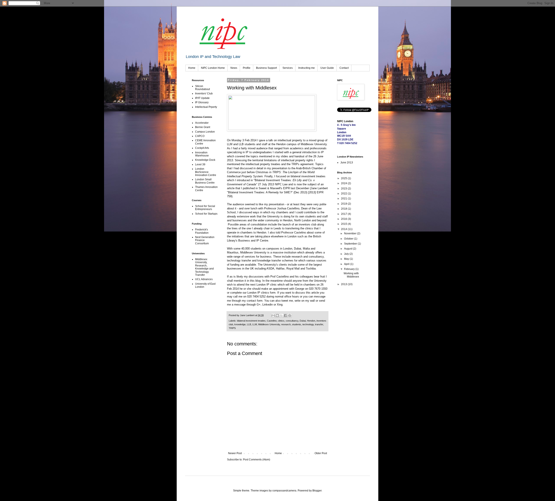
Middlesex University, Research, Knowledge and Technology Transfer (204, 267)
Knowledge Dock (205, 159)
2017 (344, 213)
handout (299, 156)
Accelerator (202, 122)
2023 (344, 188)
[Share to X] (281, 315)
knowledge (240, 324)
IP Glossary (202, 102)
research (286, 324)
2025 (344, 178)
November (350, 233)
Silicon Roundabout (202, 88)
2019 (344, 203)
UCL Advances (204, 279)
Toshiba (311, 268)
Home (191, 67)
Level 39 (200, 164)
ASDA (270, 268)
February (349, 269)
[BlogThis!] (277, 315)
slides (284, 156)
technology (308, 324)
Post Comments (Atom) (256, 459)
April (347, 264)
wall (312, 300)
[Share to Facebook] (285, 315)
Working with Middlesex (351, 275)
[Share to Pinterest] (289, 315)
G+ (259, 304)
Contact (344, 67)
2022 (344, 193)
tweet (284, 300)
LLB (249, 324)
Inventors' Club (204, 93)
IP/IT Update (202, 98)
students (296, 324)
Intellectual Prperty (206, 106)
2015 (344, 223)
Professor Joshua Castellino (281, 208)
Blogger (317, 490)
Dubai (303, 320)
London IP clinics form (261, 292)
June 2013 (346, 162)
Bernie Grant (202, 127)
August (348, 248)
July (346, 253)
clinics (281, 320)
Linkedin (267, 304)
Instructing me (306, 67)
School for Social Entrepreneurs (205, 208)
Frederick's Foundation (202, 231)
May (347, 258)
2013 (344, 284)
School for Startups (206, 213)
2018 (344, 208)
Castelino (272, 320)
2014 (344, 229)
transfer (319, 324)
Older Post (321, 453)
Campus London (205, 131)
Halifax (280, 268)
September (351, 243)
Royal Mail (293, 268)
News (233, 67)
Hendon (311, 320)
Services (287, 67)
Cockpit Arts (202, 147)
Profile (246, 67)
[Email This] (273, 315)
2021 (344, 198)
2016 (344, 218)
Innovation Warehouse (202, 154)
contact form (255, 300)
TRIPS (232, 328)
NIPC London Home (213, 67)
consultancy (292, 320)
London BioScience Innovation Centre (205, 172)
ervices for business (258, 256)
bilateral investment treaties (251, 320)
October (349, 238)
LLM (254, 324)
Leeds (277, 228)
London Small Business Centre (205, 181)
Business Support (266, 67)
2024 (344, 183)
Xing (279, 304)
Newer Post (235, 453)
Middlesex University (314, 144)
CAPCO (199, 136)
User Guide (327, 67)
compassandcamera (284, 490)
